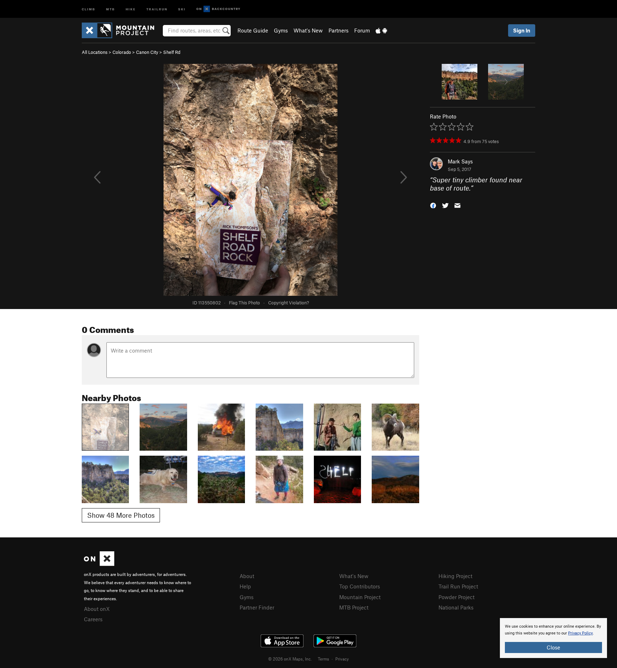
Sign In (521, 30)
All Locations (94, 52)
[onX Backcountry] (218, 9)
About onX (97, 609)
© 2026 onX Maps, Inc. (290, 658)
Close (553, 647)
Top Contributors (359, 586)
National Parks (455, 607)
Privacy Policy (580, 633)
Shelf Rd (171, 52)
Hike (131, 8)
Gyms (281, 30)
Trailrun (156, 8)
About (247, 576)
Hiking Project (455, 576)
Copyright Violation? (288, 302)
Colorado (121, 52)
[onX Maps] (99, 564)
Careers (93, 619)
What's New (308, 30)
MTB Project (353, 607)
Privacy (342, 658)
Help (245, 586)
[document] (553, 638)
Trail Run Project (458, 586)
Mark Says (460, 161)
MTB (110, 8)
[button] (433, 205)
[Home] (121, 30)
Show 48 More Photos (121, 515)
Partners (338, 30)
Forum (362, 30)
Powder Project (456, 597)
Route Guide (252, 30)
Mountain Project (360, 597)
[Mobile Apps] (381, 30)
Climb (88, 8)
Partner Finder (257, 607)
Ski (182, 8)
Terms (323, 658)
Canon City (147, 52)
